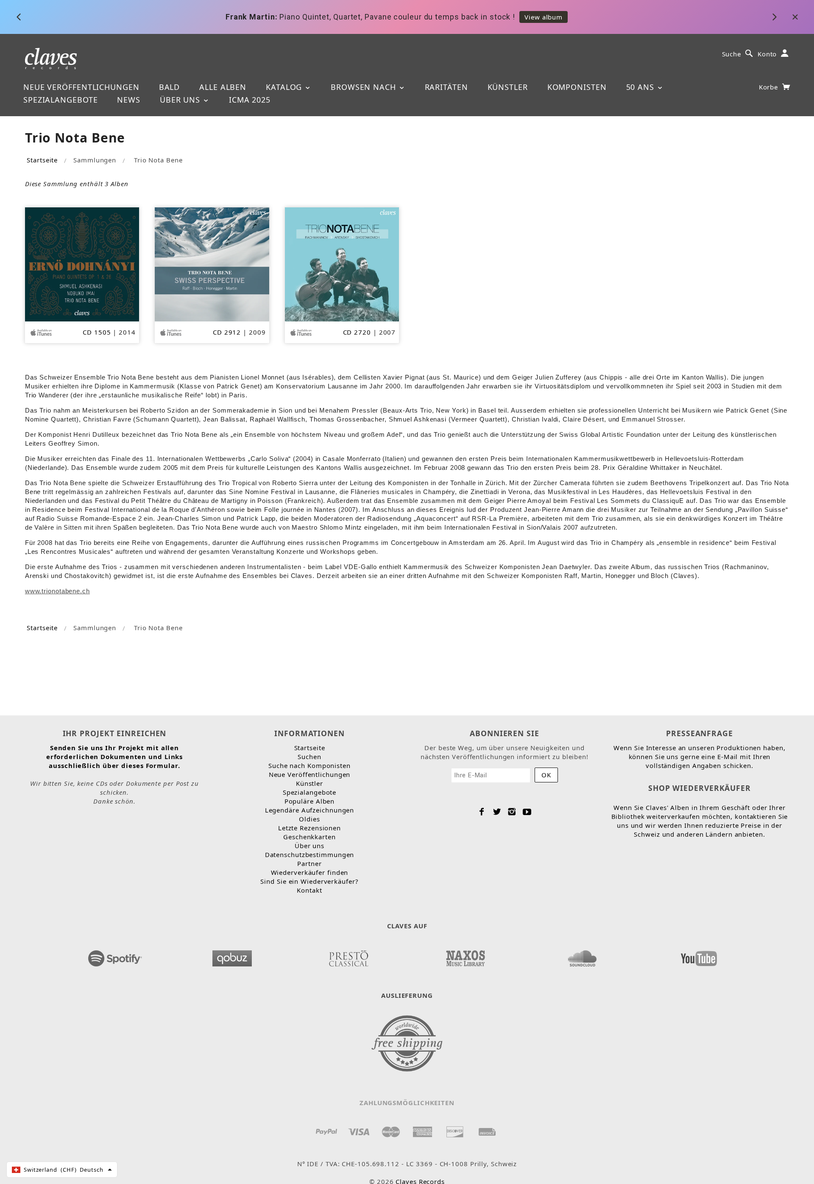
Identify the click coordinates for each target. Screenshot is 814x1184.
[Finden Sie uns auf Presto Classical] (348, 956)
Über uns (181, 100)
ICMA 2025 (249, 100)
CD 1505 (97, 332)
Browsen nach (365, 87)
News (128, 100)
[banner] (51, 58)
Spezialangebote (60, 100)
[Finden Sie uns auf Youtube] (698, 956)
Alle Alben (222, 87)
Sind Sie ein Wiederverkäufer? (309, 881)
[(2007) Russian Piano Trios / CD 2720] (342, 264)
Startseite (42, 160)
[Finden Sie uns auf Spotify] (115, 956)
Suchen (309, 756)
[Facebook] (481, 811)
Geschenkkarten (309, 836)
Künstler (508, 87)
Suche (732, 54)
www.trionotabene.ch (57, 591)
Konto (767, 54)
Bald (169, 87)
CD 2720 (357, 332)
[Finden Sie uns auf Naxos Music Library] (465, 956)
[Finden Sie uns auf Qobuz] (232, 956)
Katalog (285, 87)
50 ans (641, 87)
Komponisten (577, 87)
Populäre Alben (309, 801)
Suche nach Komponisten (309, 765)
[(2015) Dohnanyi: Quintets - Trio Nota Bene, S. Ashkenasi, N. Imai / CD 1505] (82, 264)
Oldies (309, 819)
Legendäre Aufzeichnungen (309, 810)
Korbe (769, 87)
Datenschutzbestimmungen (309, 854)
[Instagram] (511, 811)
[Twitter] (497, 811)
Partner (309, 863)
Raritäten (446, 87)
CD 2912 (227, 332)
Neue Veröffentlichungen (81, 87)
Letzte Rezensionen (309, 828)
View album (543, 17)
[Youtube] (527, 811)
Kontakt (309, 890)
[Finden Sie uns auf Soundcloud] (582, 956)
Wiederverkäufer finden (309, 872)
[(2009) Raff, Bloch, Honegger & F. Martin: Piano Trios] (212, 264)
